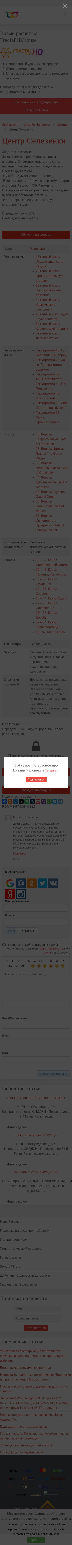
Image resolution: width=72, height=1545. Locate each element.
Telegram (52, 770)
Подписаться (36, 779)
